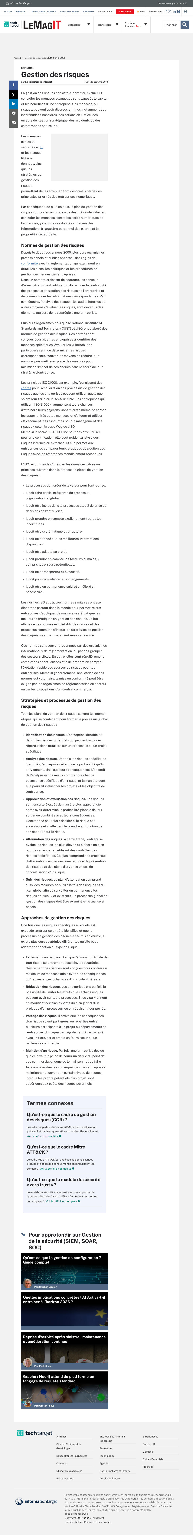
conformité (29, 263)
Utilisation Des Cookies (69, 1471)
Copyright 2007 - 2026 (77, 1518)
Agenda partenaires (44, 11)
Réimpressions (64, 1478)
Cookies (7, 11)
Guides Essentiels (153, 1459)
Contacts (61, 1463)
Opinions (148, 1451)
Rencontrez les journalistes (71, 1455)
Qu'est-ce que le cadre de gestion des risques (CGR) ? (61, 1117)
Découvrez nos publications (171, 3)
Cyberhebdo (90, 11)
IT (41, 147)
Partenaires (106, 1448)
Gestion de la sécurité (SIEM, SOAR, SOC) (45, 58)
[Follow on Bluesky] (178, 11)
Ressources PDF (69, 11)
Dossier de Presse (110, 1478)
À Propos (61, 1436)
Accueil (17, 58)
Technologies (107, 1455)
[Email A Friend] (13, 123)
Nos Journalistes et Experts (115, 1471)
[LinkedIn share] (13, 104)
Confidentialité (73, 1522)
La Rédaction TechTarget (38, 82)
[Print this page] (13, 113)
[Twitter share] (13, 94)
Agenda (104, 1463)
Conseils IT (149, 1444)
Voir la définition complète (42, 1136)
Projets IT (22, 11)
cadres (26, 388)
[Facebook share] (13, 85)
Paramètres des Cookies (97, 1522)
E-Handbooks (150, 1436)
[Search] (185, 25)
